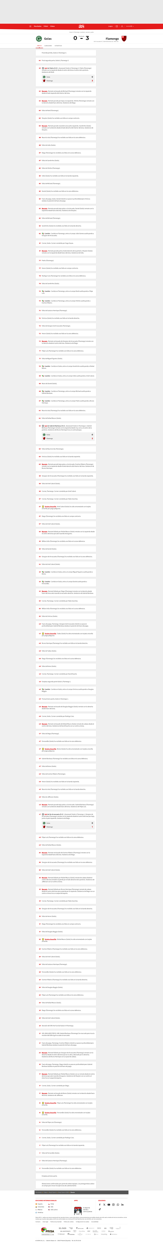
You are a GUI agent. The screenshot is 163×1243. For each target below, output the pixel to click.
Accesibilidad (94, 1222)
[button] (47, 1235)
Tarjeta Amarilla (50, 506)
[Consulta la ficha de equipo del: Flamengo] (44, 80)
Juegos (110, 26)
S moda (88, 1234)
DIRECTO (39, 46)
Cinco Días (81, 1231)
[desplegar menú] (30, 26)
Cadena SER (99, 1228)
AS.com (105, 1228)
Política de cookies (69, 1222)
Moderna (61, 1234)
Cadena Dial (88, 1231)
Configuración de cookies (82, 1222)
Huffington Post (65, 1231)
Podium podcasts (71, 1234)
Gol (46, 68)
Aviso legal (45, 1222)
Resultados (37, 26)
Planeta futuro (101, 1231)
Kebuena (110, 1231)
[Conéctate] (122, 26)
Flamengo (50, 81)
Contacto (37, 1222)
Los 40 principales (71, 1228)
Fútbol (46, 26)
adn (111, 1228)
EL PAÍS (62, 1228)
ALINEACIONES (48, 46)
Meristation (104, 1234)
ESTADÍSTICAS (58, 46)
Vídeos (52, 26)
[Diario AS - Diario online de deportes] (81, 26)
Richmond (117, 1231)
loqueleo (96, 1234)
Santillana (80, 1228)
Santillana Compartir (90, 1228)
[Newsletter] (117, 26)
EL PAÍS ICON (80, 1234)
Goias (48, 77)
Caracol (118, 1228)
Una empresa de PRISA (47, 1230)
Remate (44, 91)
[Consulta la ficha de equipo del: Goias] (44, 77)
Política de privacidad (56, 1222)
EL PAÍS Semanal (95, 1231)
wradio (75, 1231)
